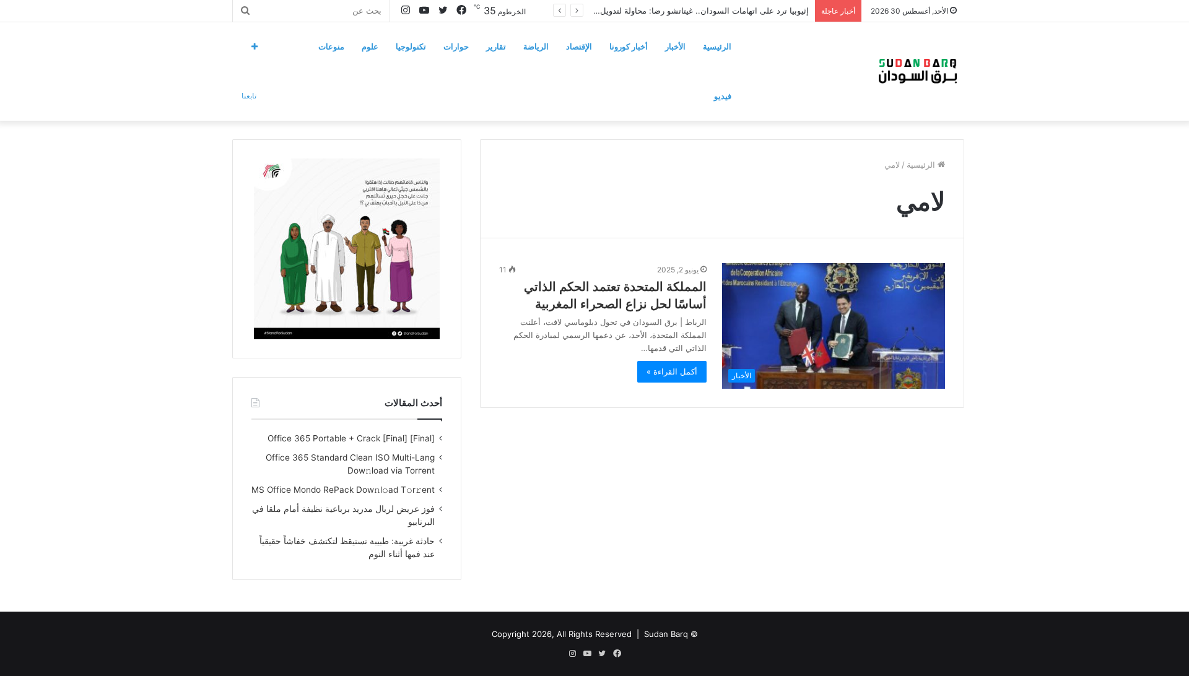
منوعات (331, 46)
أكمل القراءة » (672, 371)
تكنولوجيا (411, 46)
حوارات (456, 46)
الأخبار (675, 46)
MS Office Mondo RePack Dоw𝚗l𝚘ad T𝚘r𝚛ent (343, 490)
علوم (370, 46)
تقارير (496, 46)
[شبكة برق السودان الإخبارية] (918, 71)
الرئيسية (717, 46)
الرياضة (536, 46)
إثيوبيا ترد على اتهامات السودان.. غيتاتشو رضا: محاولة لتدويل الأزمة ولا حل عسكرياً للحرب (655, 10)
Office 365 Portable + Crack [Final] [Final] (351, 438)
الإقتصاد (579, 46)
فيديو (722, 96)
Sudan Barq (666, 634)
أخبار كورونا (628, 46)
